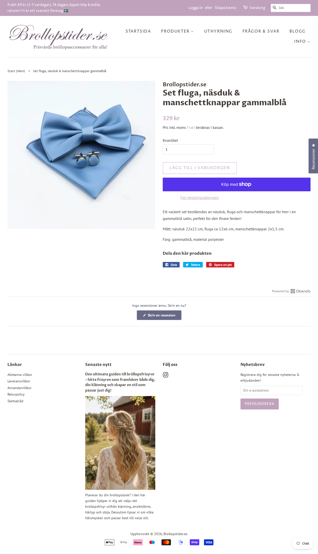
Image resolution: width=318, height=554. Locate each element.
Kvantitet (170, 140)
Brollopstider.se (175, 534)
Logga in (196, 7)
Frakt (191, 127)
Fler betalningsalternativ (199, 197)
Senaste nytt (98, 364)
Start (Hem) (16, 71)
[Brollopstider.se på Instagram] (165, 376)
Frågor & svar (260, 31)
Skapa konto (225, 7)
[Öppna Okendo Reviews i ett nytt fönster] (291, 291)
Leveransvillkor (18, 381)
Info (300, 41)
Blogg (297, 31)
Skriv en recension (164, 316)
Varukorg (257, 7)
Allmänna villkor (19, 374)
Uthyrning (218, 31)
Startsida (138, 31)
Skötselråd (15, 401)
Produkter (176, 31)
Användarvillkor (19, 388)
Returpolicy (16, 394)
